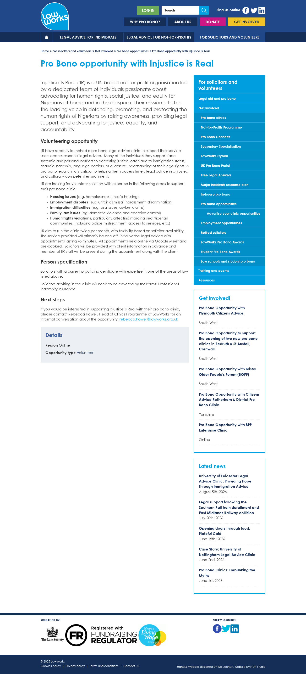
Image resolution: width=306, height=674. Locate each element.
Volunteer (85, 353)
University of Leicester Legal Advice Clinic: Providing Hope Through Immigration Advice (225, 481)
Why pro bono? (145, 22)
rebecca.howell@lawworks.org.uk (149, 319)
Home (47, 37)
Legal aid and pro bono (217, 98)
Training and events (213, 271)
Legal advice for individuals (88, 37)
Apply (204, 10)
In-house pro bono (215, 194)
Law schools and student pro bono (228, 261)
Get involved (246, 22)
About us (182, 22)
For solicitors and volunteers (230, 37)
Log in (148, 10)
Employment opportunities (221, 223)
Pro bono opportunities (132, 51)
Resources (206, 280)
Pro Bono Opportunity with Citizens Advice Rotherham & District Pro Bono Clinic (229, 399)
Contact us (131, 666)
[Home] (55, 16)
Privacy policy (75, 666)
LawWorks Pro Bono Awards (222, 242)
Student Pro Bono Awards (220, 252)
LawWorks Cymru (214, 156)
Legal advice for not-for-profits (159, 37)
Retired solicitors (213, 232)
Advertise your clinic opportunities (233, 213)
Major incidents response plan (224, 185)
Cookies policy (51, 666)
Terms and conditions (104, 666)
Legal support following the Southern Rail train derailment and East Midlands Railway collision (229, 507)
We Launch (225, 667)
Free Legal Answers (216, 175)
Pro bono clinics (213, 118)
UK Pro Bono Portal (215, 165)
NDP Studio (257, 667)
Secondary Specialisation (221, 146)
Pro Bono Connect (215, 137)
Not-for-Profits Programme (221, 127)
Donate (213, 22)
